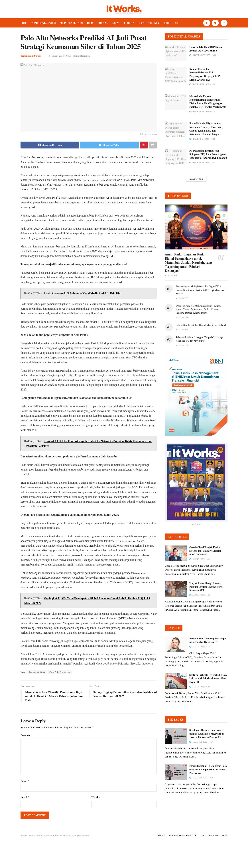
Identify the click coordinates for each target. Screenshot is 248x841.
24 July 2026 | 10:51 (200, 686)
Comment (26, 735)
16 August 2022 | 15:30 (202, 741)
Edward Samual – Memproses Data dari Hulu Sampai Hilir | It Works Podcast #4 (208, 769)
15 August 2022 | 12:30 (202, 777)
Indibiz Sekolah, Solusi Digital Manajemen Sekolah (201, 325)
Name (25, 781)
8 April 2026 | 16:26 (200, 595)
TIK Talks (154, 23)
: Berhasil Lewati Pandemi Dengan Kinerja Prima (198, 309)
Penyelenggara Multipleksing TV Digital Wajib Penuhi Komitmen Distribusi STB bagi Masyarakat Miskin (201, 290)
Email (25, 797)
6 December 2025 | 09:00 (203, 111)
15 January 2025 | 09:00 (59, 55)
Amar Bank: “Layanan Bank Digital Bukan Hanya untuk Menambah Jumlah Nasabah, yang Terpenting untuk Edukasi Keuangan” (188, 262)
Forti (141, 23)
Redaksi (162, 835)
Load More (196, 178)
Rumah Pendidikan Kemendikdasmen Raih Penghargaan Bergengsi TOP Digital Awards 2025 (204, 74)
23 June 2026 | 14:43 (200, 559)
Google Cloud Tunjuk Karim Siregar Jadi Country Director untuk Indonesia (205, 550)
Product (128, 23)
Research (85, 55)
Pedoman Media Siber (180, 835)
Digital (103, 23)
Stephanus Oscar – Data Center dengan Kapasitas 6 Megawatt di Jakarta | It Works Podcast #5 (206, 733)
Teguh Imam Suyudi (31, 55)
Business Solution (71, 23)
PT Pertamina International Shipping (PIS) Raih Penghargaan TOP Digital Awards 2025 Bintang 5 (208, 154)
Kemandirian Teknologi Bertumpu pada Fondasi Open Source (207, 640)
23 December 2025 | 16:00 (203, 55)
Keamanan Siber (37, 671)
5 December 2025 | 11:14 (203, 162)
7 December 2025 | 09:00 (203, 84)
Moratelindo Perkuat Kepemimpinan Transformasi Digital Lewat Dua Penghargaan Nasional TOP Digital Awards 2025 (207, 101)
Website (95, 797)
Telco (90, 23)
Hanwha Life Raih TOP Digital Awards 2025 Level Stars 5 (205, 48)
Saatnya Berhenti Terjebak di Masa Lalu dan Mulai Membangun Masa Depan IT (208, 678)
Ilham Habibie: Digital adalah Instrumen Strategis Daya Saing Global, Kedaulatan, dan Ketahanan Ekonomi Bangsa (206, 128)
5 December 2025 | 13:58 (203, 138)
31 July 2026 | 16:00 (200, 646)
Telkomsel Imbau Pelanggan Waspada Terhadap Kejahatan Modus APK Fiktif (199, 338)
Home (24, 23)
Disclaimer (213, 835)
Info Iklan (199, 835)
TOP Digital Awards (43, 23)
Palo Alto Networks (59, 671)
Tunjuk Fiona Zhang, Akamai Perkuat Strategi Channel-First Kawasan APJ (205, 586)
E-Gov (115, 23)
